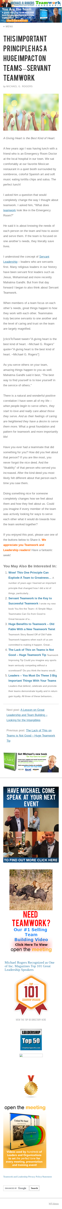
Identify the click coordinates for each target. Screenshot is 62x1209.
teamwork (9, 210)
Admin (54, 1203)
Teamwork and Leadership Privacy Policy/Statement (27, 1176)
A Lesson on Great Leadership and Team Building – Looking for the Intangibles (27, 715)
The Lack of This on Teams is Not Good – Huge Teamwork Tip (31, 735)
